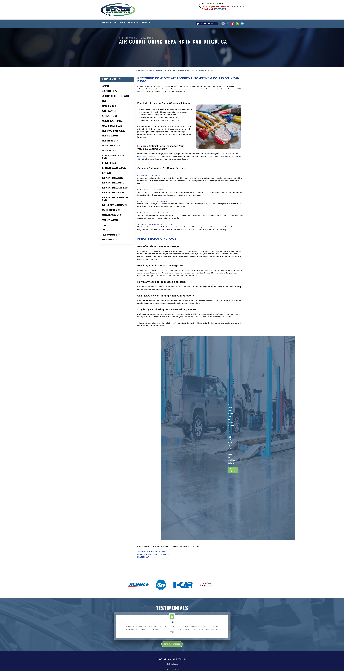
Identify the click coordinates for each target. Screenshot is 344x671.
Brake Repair (143, 557)
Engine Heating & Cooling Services (153, 554)
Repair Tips (132, 22)
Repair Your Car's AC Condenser (152, 201)
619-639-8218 (220, 9)
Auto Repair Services (172, 664)
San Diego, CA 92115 (147, 38)
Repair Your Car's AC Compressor (152, 190)
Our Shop (105, 22)
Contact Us (145, 22)
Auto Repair (118, 22)
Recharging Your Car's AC (149, 175)
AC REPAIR (211, 70)
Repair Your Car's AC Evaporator (152, 213)
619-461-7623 (238, 6)
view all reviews (172, 644)
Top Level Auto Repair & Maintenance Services (185, 70)
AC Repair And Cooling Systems (151, 552)
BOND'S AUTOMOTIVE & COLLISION (149, 70)
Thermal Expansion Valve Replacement (155, 224)
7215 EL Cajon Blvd (134, 38)
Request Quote (233, 470)
